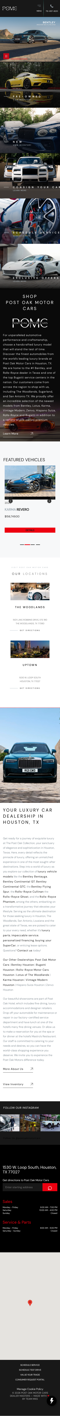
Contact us (24, 950)
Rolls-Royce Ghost (15, 896)
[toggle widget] (52, 1401)
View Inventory (13, 1084)
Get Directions (30, 630)
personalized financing (18, 940)
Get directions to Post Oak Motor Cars (26, 1180)
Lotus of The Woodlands (32, 975)
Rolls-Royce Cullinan (29, 891)
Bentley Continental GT (19, 881)
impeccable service (25, 935)
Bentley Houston (22, 965)
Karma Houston (13, 980)
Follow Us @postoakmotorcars (21, 1138)
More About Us (13, 1069)
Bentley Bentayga (35, 876)
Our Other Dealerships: (18, 959)
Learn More (10, 433)
